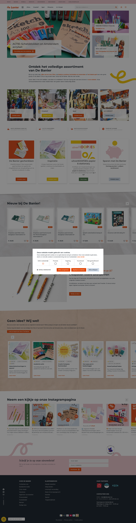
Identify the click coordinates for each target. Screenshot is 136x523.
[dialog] (68, 261)
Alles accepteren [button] (63, 270)
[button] (44, 270)
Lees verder (81, 257)
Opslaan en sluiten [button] (79, 270)
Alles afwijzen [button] (93, 270)
